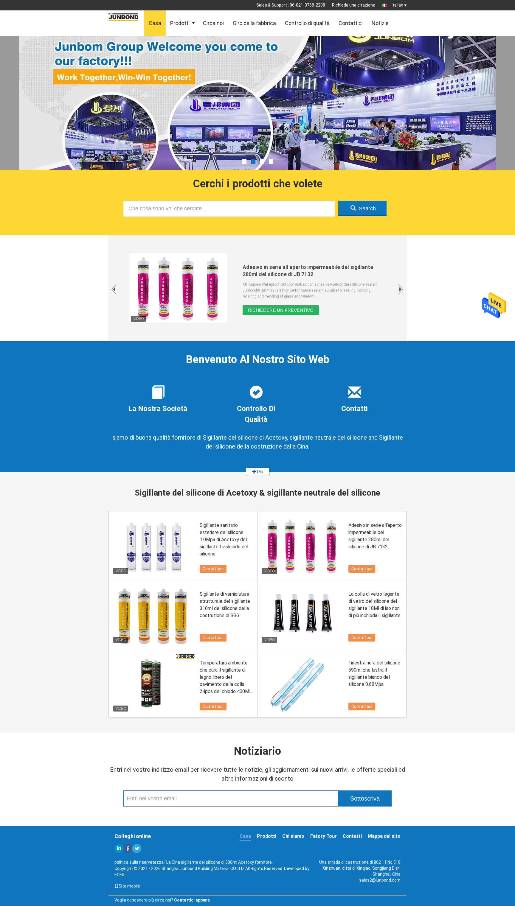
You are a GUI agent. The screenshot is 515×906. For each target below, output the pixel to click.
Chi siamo (293, 836)
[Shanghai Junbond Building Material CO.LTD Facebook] (127, 848)
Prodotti (180, 23)
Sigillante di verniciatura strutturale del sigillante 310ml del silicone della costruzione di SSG (225, 604)
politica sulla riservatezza (139, 862)
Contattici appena (192, 900)
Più (259, 471)
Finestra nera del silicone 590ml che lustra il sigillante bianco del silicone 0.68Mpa (374, 673)
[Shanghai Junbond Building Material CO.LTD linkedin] (118, 848)
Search (367, 208)
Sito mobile (129, 886)
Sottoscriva (365, 798)
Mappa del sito (384, 836)
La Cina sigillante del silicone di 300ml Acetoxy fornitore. (219, 862)
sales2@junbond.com (380, 880)
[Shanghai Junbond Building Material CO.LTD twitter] (136, 848)
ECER (119, 874)
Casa (155, 23)
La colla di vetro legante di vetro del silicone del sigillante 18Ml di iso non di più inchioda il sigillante (374, 604)
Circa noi (213, 23)
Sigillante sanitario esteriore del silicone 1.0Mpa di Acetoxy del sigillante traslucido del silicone (224, 539)
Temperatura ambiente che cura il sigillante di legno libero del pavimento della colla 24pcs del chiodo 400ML (226, 677)
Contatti (352, 836)
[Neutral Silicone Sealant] (257, 118)
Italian (397, 5)
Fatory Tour (323, 836)
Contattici (351, 23)
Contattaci (213, 568)
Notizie (380, 23)
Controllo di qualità (307, 23)
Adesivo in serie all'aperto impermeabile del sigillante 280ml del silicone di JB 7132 (375, 535)
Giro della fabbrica (254, 23)
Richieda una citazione (353, 5)
